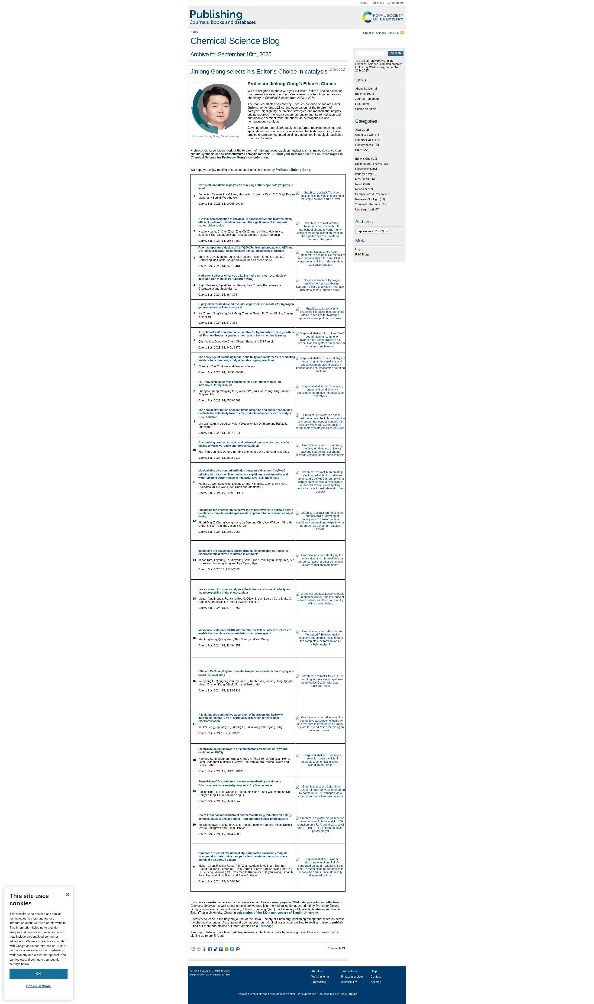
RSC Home (362, 104)
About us (317, 971)
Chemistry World (365, 134)
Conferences (363, 145)
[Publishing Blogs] (297, 17)
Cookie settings (38, 986)
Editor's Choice (364, 158)
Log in (359, 249)
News (358, 184)
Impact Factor (363, 174)
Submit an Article (365, 109)
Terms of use (349, 971)
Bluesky (312, 932)
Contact (376, 976)
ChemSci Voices (365, 140)
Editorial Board (364, 93)
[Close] (67, 894)
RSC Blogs (362, 254)
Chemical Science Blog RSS (381, 33)
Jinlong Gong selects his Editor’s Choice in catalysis (259, 71)
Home (363, 2)
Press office (318, 982)
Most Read (362, 179)
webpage (267, 926)
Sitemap (376, 982)
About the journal (366, 88)
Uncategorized (364, 209)
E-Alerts (219, 935)
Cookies (351, 994)
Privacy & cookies (352, 976)
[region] (38, 944)
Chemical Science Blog (235, 41)
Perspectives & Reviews (370, 194)
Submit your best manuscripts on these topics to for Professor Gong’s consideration (266, 155)
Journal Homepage (367, 98)
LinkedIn (325, 932)
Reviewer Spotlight (367, 199)
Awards (360, 129)
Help (374, 971)
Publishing (377, 2)
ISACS (359, 150)
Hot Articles (362, 169)
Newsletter (362, 189)
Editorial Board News (368, 163)
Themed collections (367, 204)
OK (38, 973)
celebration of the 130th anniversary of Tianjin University (277, 912)
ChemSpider (396, 2)
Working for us (320, 976)
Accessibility (349, 982)
